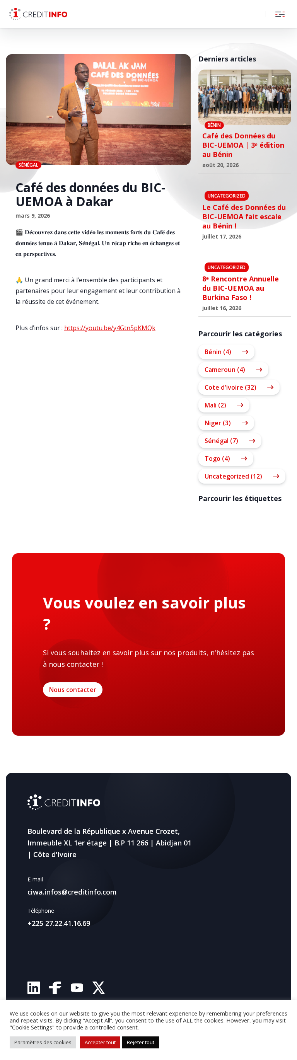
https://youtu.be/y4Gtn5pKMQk (109, 328)
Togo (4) (217, 458)
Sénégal (28, 165)
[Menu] (280, 14)
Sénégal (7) (221, 440)
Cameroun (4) (225, 369)
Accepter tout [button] (100, 1042)
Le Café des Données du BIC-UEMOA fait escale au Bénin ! (244, 216)
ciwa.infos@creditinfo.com (72, 891)
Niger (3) (218, 423)
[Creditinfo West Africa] (38, 14)
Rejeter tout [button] (140, 1042)
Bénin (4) (218, 352)
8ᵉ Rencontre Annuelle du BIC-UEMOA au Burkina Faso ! (240, 288)
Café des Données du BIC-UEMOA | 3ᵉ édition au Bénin (243, 145)
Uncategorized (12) (233, 476)
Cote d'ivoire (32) (230, 387)
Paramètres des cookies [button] (43, 1042)
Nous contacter (72, 689)
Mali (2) (215, 405)
